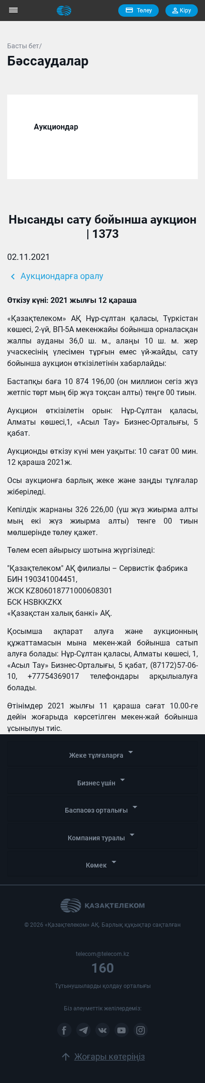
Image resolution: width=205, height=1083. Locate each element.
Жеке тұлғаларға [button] (102, 752)
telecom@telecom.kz (102, 954)
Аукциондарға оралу (55, 276)
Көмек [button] (103, 862)
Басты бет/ (24, 46)
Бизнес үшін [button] (102, 780)
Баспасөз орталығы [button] (103, 807)
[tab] (102, 753)
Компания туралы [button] (103, 835)
